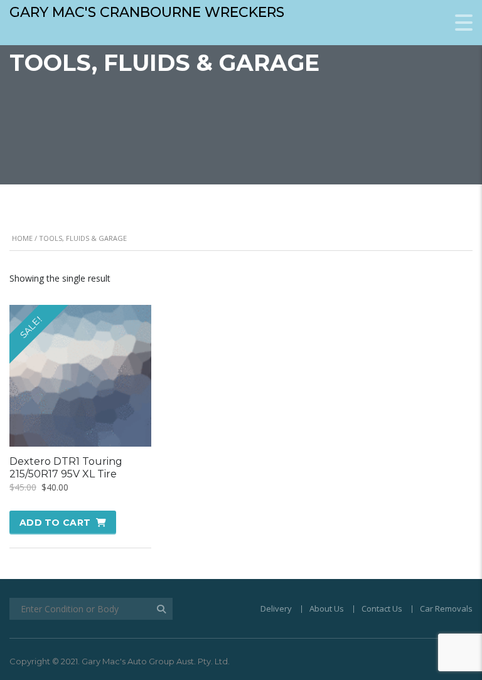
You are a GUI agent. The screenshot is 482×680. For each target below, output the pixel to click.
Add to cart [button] (54, 522)
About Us (326, 608)
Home (22, 238)
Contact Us (382, 608)
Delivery (276, 608)
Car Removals (446, 608)
